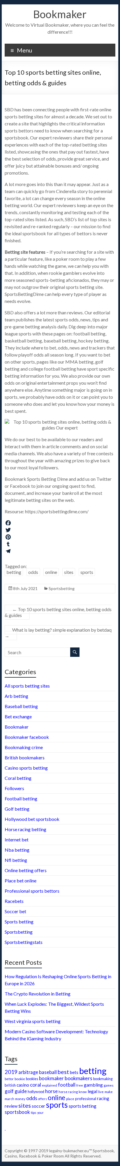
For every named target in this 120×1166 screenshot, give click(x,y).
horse (51, 1091)
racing (103, 1098)
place (70, 1099)
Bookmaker (60, 14)
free (79, 1085)
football (66, 1085)
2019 (11, 1072)
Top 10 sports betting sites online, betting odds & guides (58, 612)
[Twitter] (60, 529)
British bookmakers (25, 757)
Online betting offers (26, 870)
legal (92, 1091)
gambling (93, 1084)
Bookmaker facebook (27, 737)
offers (42, 1099)
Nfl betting (16, 860)
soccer (38, 1106)
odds (33, 572)
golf (9, 1091)
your (40, 1112)
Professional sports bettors (32, 891)
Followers (14, 788)
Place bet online (20, 880)
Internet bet (17, 839)
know (83, 1092)
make (109, 1092)
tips (33, 1112)
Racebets (14, 901)
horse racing (68, 1092)
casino (23, 1084)
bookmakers (78, 1078)
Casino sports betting (26, 767)
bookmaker (51, 1078)
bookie (20, 1079)
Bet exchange (18, 716)
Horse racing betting (25, 829)
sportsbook (17, 1112)
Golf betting (17, 809)
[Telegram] (60, 551)
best (63, 1071)
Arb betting (16, 696)
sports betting (82, 1106)
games (109, 1085)
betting (13, 572)
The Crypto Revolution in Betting (37, 993)
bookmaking (103, 1079)
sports (86, 572)
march (9, 1099)
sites (68, 572)
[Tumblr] (60, 544)
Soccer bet (15, 911)
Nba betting (17, 850)
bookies (32, 1079)
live (101, 1092)
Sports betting (19, 921)
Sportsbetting (62, 588)
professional (85, 1098)
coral (35, 1085)
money (20, 1099)
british (10, 1085)
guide (21, 1091)
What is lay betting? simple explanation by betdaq (58, 632)
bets (74, 1072)
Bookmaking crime (24, 747)
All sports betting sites (27, 685)
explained (49, 1085)
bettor (9, 1079)
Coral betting (18, 778)
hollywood (36, 1092)
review (11, 1106)
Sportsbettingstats (24, 942)
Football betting (21, 798)
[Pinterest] (60, 537)
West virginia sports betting (33, 1021)
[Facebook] (60, 522)
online (51, 572)
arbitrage (28, 1072)
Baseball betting (21, 706)
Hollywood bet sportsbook (32, 819)
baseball (48, 1072)
